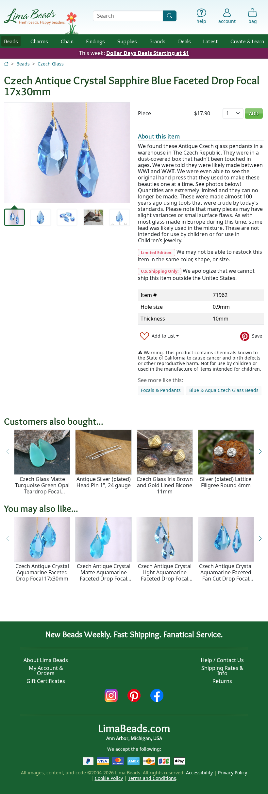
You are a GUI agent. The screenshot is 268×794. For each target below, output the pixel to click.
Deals (184, 41)
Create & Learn (247, 41)
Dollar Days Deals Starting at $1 (147, 53)
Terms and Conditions (152, 778)
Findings (95, 41)
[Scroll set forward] (260, 452)
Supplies (127, 41)
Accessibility (199, 772)
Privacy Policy (232, 772)
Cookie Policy (109, 778)
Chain (67, 41)
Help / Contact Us (222, 660)
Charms (39, 41)
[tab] (14, 217)
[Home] (6, 64)
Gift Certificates (45, 681)
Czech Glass (51, 64)
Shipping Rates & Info (222, 670)
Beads (11, 41)
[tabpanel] (67, 152)
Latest (210, 41)
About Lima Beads (46, 660)
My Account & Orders (46, 670)
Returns (222, 681)
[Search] (169, 15)
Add (254, 113)
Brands (157, 41)
